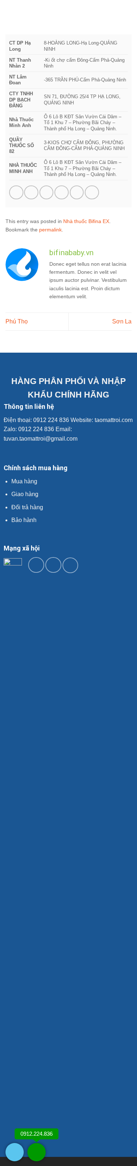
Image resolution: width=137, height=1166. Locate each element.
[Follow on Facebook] (36, 565)
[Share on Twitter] (46, 192)
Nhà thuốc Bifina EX (86, 221)
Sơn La (122, 321)
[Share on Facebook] (31, 192)
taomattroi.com (114, 420)
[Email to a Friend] (61, 192)
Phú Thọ (16, 321)
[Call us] (70, 565)
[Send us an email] (53, 565)
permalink (50, 230)
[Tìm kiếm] (129, 13)
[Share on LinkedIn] (92, 192)
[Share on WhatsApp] (16, 192)
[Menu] (9, 13)
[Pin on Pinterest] (77, 192)
